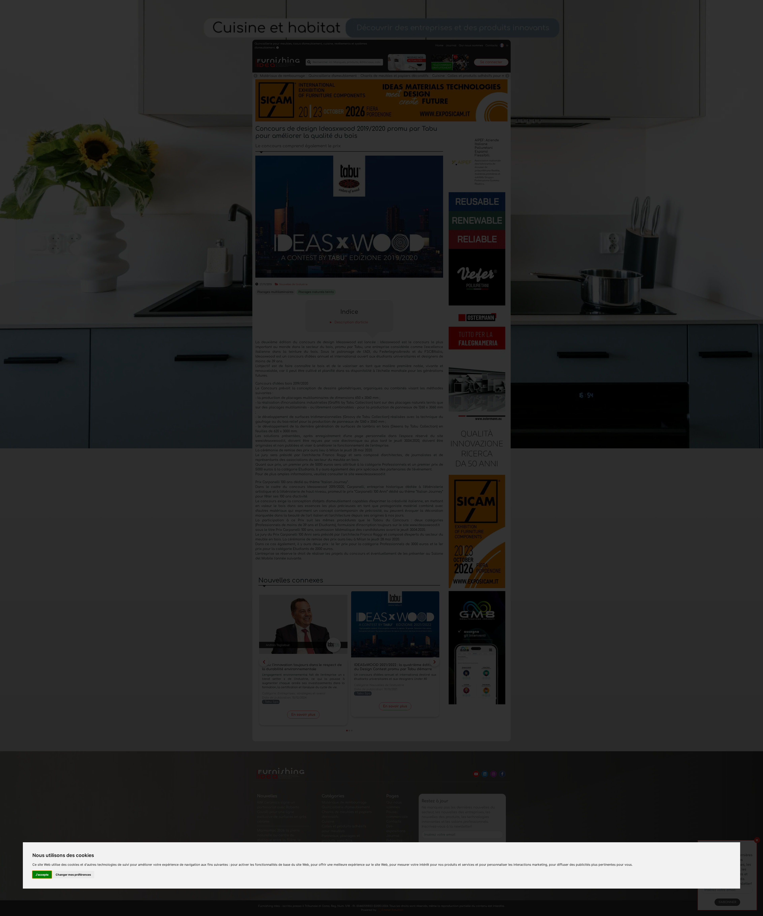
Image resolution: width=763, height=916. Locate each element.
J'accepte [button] (42, 874)
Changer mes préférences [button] (73, 874)
